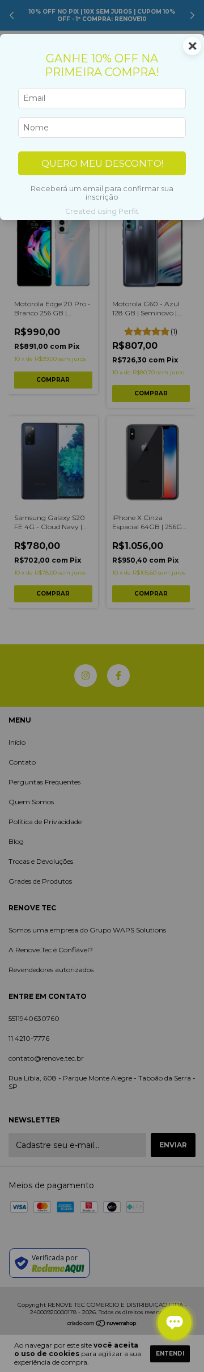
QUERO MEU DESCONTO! (102, 163)
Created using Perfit (102, 211)
